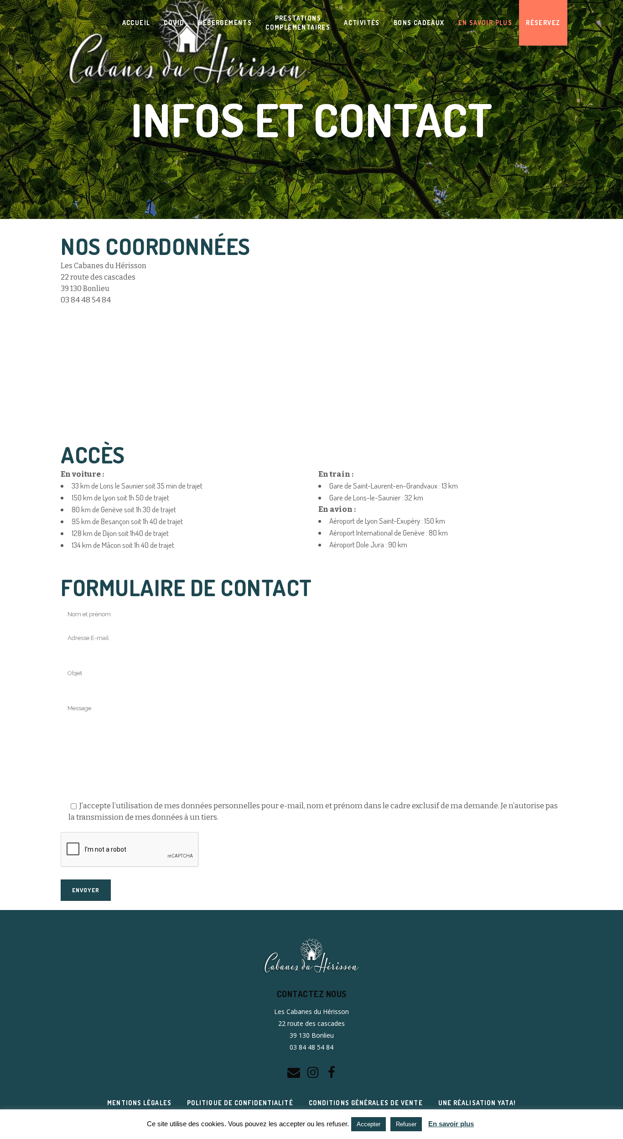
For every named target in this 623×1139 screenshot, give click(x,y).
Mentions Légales (139, 1103)
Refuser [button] (406, 1124)
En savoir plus (451, 1124)
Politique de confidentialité (240, 1103)
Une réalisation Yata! (477, 1103)
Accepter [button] (368, 1124)
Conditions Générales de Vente (366, 1103)
